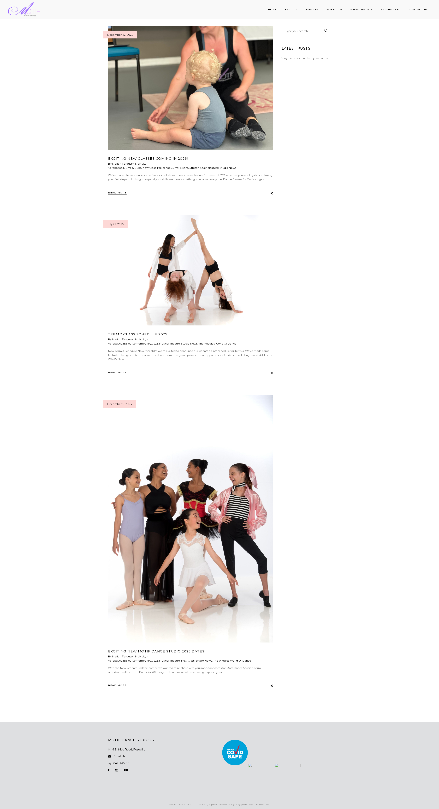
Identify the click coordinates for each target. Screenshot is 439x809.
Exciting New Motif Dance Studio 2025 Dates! (156, 651)
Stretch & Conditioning (204, 167)
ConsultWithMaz (261, 804)
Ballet (127, 343)
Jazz (155, 343)
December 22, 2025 (120, 34)
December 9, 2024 (119, 404)
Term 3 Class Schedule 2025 (137, 334)
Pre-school (164, 167)
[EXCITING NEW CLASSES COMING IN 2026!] (190, 88)
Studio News (228, 167)
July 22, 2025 (115, 224)
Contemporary (141, 343)
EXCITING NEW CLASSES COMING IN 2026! (148, 158)
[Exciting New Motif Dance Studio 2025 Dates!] (190, 518)
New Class (149, 167)
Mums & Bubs (132, 167)
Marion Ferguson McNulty (129, 163)
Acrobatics (115, 167)
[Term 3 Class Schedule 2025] (190, 270)
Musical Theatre (169, 343)
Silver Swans (180, 167)
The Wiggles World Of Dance (217, 343)
